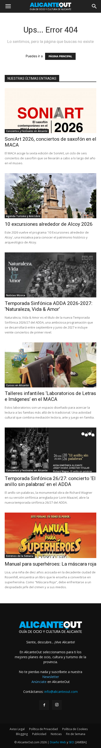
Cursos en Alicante (17, 385)
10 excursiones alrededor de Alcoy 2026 (49, 224)
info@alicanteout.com (61, 691)
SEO (71, 742)
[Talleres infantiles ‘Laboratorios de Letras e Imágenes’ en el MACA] (50, 364)
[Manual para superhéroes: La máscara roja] (50, 535)
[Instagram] (57, 705)
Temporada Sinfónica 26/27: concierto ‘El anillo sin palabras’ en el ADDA (50, 481)
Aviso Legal (17, 729)
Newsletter (50, 676)
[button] (8, 6)
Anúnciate (39, 681)
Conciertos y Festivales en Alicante (26, 131)
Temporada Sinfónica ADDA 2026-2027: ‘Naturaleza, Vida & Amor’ (48, 306)
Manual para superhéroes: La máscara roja (50, 564)
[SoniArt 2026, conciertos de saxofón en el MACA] (50, 110)
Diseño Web (58, 742)
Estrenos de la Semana (19, 556)
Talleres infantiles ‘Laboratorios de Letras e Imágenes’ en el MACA (50, 396)
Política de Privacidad (43, 729)
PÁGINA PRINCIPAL (60, 56)
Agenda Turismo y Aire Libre (23, 216)
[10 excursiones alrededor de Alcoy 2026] (50, 195)
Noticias (56, 734)
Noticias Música (15, 295)
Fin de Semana (75, 734)
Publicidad (39, 734)
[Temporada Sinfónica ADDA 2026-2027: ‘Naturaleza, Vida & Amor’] (50, 274)
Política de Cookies (75, 729)
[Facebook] (44, 705)
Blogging (22, 734)
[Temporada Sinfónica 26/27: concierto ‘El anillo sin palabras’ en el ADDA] (50, 450)
